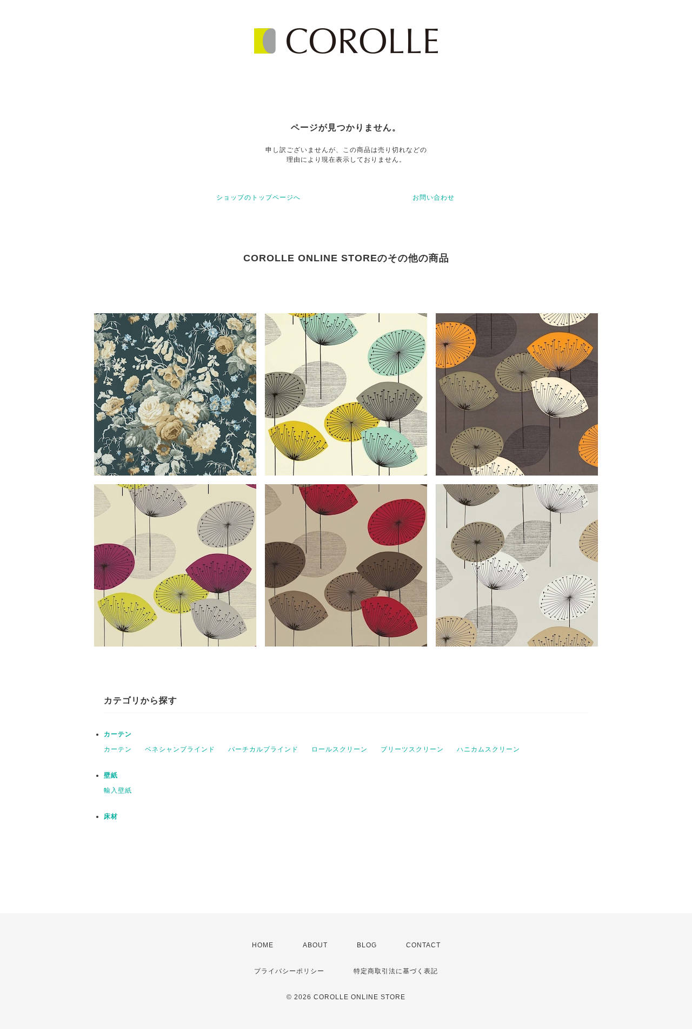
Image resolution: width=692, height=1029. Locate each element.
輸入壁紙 (118, 790)
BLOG (367, 945)
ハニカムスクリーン (488, 749)
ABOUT (315, 945)
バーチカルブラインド (263, 749)
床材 (111, 816)
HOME (263, 945)
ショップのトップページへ (258, 197)
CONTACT (423, 945)
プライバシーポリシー (289, 971)
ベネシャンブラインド (180, 749)
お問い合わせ (433, 197)
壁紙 (111, 775)
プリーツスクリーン (412, 749)
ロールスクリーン (339, 749)
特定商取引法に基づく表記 (396, 971)
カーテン (118, 734)
